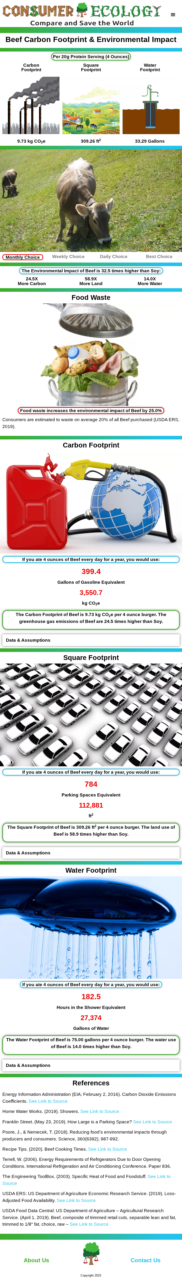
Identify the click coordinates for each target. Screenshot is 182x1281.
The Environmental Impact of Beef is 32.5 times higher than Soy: (91, 270)
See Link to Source (48, 1101)
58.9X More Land (91, 281)
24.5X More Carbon (32, 281)
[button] (173, 14)
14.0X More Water (150, 281)
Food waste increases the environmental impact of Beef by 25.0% (91, 410)
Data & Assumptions (28, 640)
